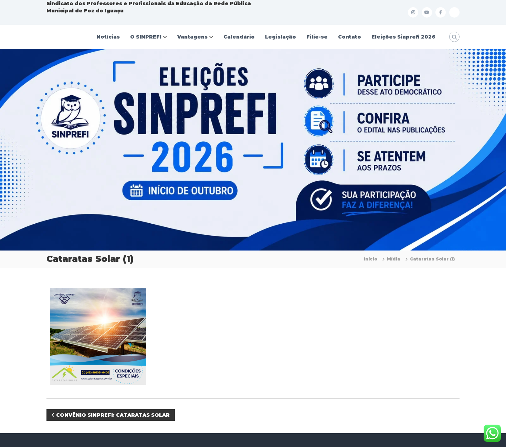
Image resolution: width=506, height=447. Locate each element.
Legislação (280, 37)
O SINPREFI (145, 37)
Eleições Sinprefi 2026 (403, 37)
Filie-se (317, 37)
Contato (349, 37)
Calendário (239, 37)
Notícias (108, 37)
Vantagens (192, 37)
